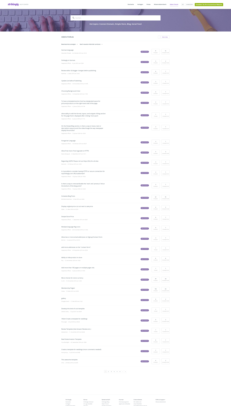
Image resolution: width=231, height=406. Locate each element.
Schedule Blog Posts (68, 196)
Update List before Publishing (71, 81)
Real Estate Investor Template (71, 339)
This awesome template (69, 360)
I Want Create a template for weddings (74, 319)
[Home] (13, 4)
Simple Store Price (67, 217)
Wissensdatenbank (160, 4)
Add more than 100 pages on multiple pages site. (78, 268)
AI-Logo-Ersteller (87, 404)
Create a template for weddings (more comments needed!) (81, 349)
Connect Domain (106, 24)
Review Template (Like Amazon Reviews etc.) (76, 329)
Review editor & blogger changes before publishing (78, 71)
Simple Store (120, 24)
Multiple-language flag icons (70, 227)
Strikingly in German (68, 60)
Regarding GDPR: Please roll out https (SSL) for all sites (79, 161)
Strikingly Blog (105, 402)
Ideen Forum (174, 4)
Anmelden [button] (189, 4)
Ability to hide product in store (71, 257)
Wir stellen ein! (137, 402)
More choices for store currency (72, 278)
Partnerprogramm (124, 402)
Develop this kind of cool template (73, 309)
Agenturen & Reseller (124, 404)
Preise (149, 4)
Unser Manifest (138, 404)
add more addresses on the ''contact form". (76, 247)
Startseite (131, 4)
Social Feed (136, 24)
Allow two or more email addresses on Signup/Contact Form (81, 237)
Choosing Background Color (70, 91)
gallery (63, 298)
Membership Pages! (68, 288)
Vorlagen (140, 4)
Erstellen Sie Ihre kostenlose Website (209, 5)
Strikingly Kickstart (88, 402)
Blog (129, 24)
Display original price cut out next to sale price (77, 206)
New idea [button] (165, 37)
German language (67, 50)
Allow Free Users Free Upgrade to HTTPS (75, 151)
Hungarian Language (68, 141)
